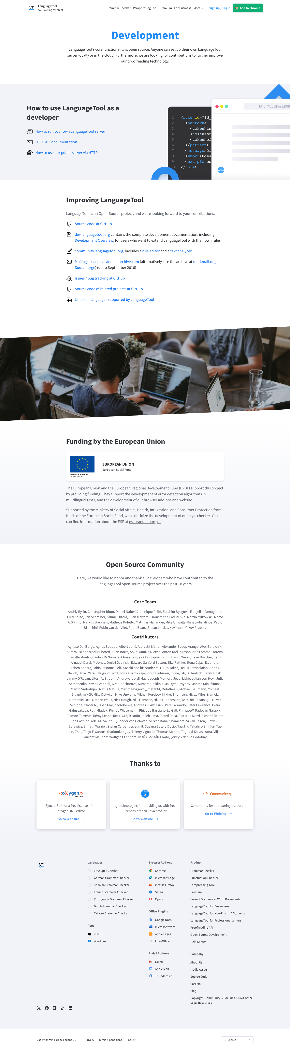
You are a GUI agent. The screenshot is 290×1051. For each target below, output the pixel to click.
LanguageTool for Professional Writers (215, 920)
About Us (196, 962)
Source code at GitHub (93, 223)
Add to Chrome (250, 8)
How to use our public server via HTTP (66, 152)
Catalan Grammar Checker (111, 913)
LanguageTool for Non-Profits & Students (217, 913)
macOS (98, 934)
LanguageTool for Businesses (209, 906)
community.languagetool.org (99, 250)
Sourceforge (85, 267)
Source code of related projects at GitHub (109, 288)
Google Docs (163, 920)
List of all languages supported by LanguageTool (114, 299)
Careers (195, 984)
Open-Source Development (208, 934)
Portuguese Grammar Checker (114, 899)
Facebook (46, 1008)
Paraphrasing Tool (202, 885)
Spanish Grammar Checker (111, 885)
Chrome (160, 871)
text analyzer (181, 250)
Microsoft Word (165, 927)
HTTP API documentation (56, 141)
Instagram (54, 1008)
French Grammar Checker (111, 892)
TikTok (62, 1008)
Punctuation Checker (204, 878)
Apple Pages (163, 934)
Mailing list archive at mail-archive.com (107, 261)
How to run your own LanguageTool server (70, 131)
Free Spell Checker (106, 871)
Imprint (131, 1040)
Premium (196, 892)
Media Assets (199, 969)
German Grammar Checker (111, 878)
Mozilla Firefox (164, 885)
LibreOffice (162, 941)
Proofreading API (201, 927)
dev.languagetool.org (92, 234)
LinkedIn (70, 1008)
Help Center (198, 942)
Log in (226, 8)
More (197, 8)
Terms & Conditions (110, 1040)
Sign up (214, 8)
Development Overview (94, 240)
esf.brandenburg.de (145, 521)
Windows (100, 941)
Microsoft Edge (165, 878)
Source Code (198, 976)
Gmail (159, 962)
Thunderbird (163, 976)
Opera (159, 899)
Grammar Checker (202, 871)
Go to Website (68, 819)
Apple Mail (162, 969)
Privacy (90, 1040)
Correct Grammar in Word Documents (215, 899)
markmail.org (204, 261)
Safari (159, 892)
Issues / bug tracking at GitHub (100, 278)
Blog (193, 991)
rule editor (151, 250)
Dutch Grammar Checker (110, 906)
